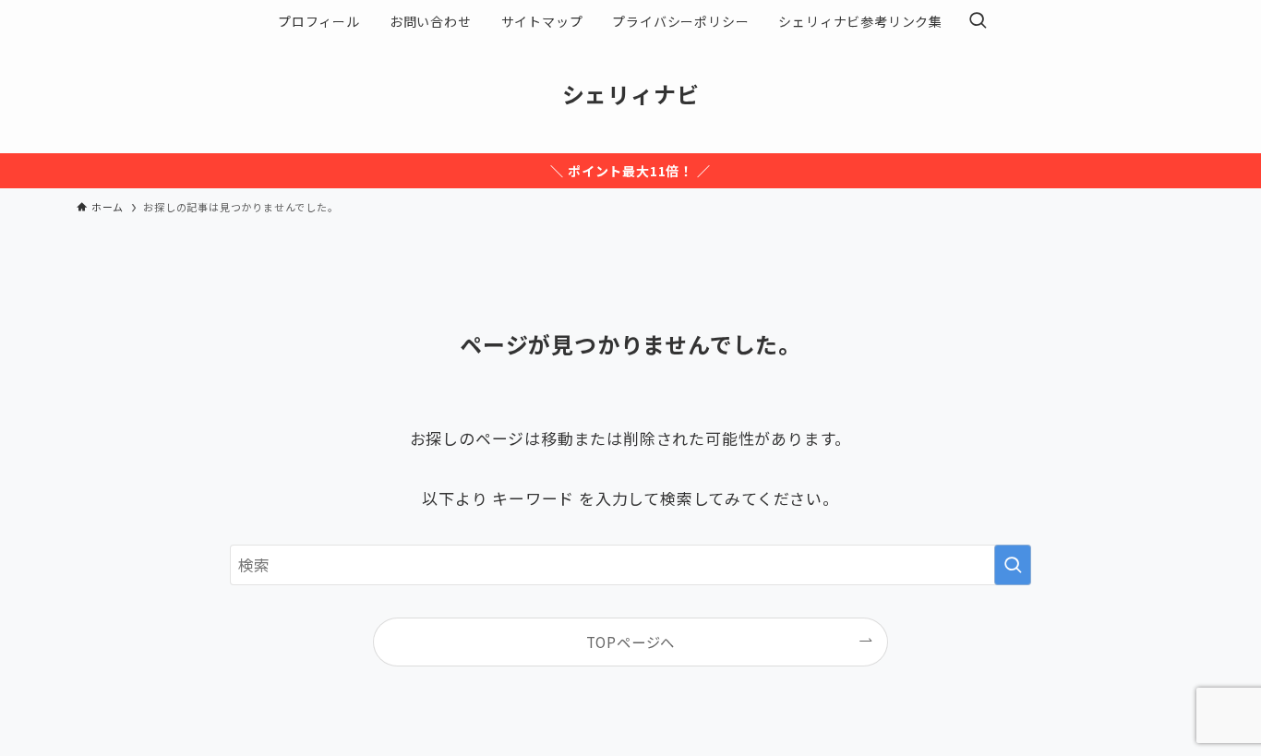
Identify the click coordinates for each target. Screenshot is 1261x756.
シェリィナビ (631, 94)
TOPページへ (631, 641)
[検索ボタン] (977, 21)
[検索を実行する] (1012, 565)
